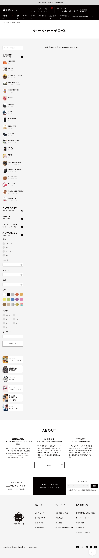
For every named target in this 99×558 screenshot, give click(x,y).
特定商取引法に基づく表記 (85, 513)
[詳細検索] (33, 10)
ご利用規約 (80, 523)
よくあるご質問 (40, 518)
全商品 (18, 17)
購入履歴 (59, 523)
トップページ (7, 22)
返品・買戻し (53, 17)
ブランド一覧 (61, 505)
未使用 (8, 315)
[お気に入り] (39, 10)
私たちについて (82, 505)
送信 (94, 486)
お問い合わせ (39, 527)
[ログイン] (45, 10)
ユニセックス (10, 251)
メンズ (8, 247)
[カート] (50, 10)
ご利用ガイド (42, 17)
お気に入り (59, 518)
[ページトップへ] (92, 552)
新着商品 (5, 17)
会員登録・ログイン (62, 513)
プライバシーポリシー (83, 518)
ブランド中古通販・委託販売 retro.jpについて (81, 16)
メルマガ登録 (63, 17)
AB (7, 327)
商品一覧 (38, 505)
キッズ (8, 255)
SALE (12, 17)
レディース (9, 243)
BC (17, 319)
